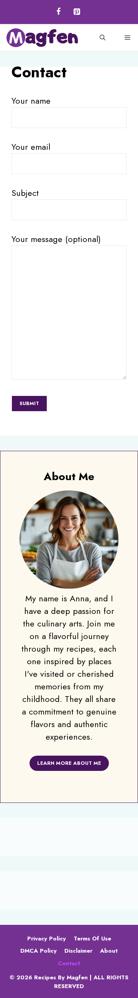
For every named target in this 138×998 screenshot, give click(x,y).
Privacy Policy (46, 938)
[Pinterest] (76, 12)
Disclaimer (78, 951)
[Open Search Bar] (102, 37)
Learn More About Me (69, 763)
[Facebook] (58, 12)
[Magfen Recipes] (42, 37)
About (109, 951)
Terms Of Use (92, 938)
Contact (69, 963)
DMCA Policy (38, 951)
